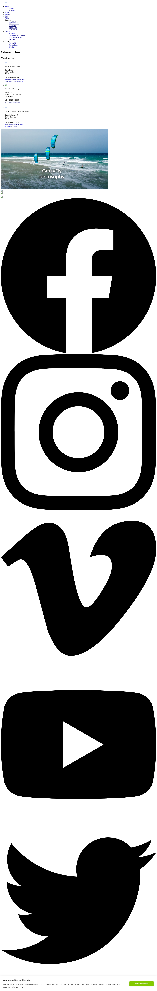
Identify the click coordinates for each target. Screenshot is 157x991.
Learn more (20, 987)
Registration (13, 22)
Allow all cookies (141, 983)
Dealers (12, 47)
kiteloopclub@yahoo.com (14, 124)
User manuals (14, 24)
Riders (7, 14)
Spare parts (13, 28)
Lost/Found (13, 30)
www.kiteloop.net (11, 126)
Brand (7, 6)
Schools (12, 39)
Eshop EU (12, 43)
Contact (7, 31)
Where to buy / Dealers (17, 35)
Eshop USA (13, 45)
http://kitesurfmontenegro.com (15, 81)
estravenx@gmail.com (12, 102)
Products (8, 12)
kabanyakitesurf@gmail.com (14, 79)
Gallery (7, 16)
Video (7, 18)
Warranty (12, 26)
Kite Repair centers (15, 37)
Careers (12, 10)
